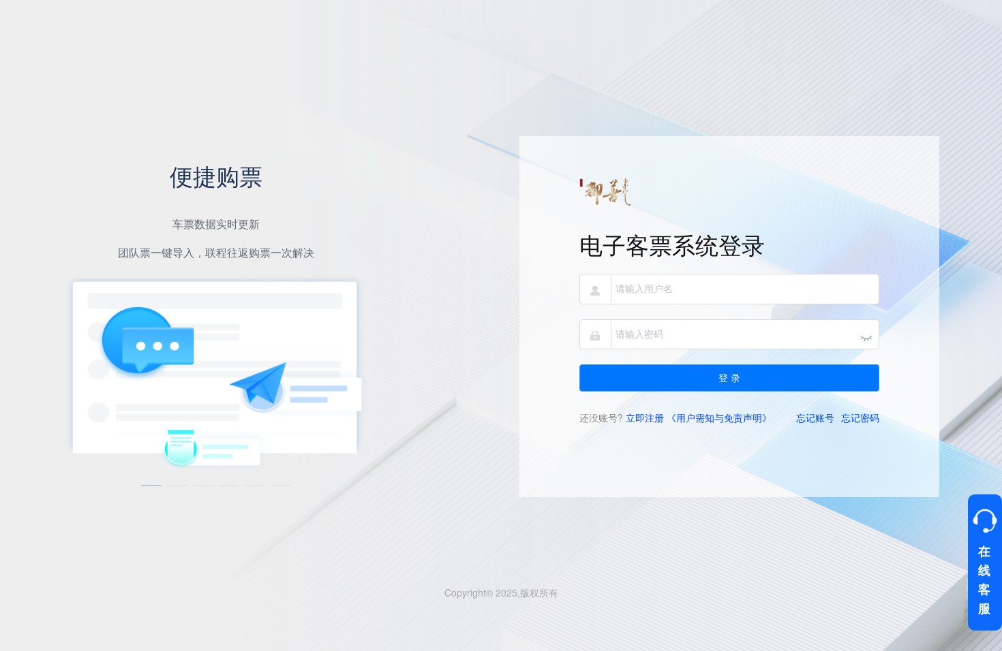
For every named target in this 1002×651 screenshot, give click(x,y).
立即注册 (645, 417)
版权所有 (539, 592)
